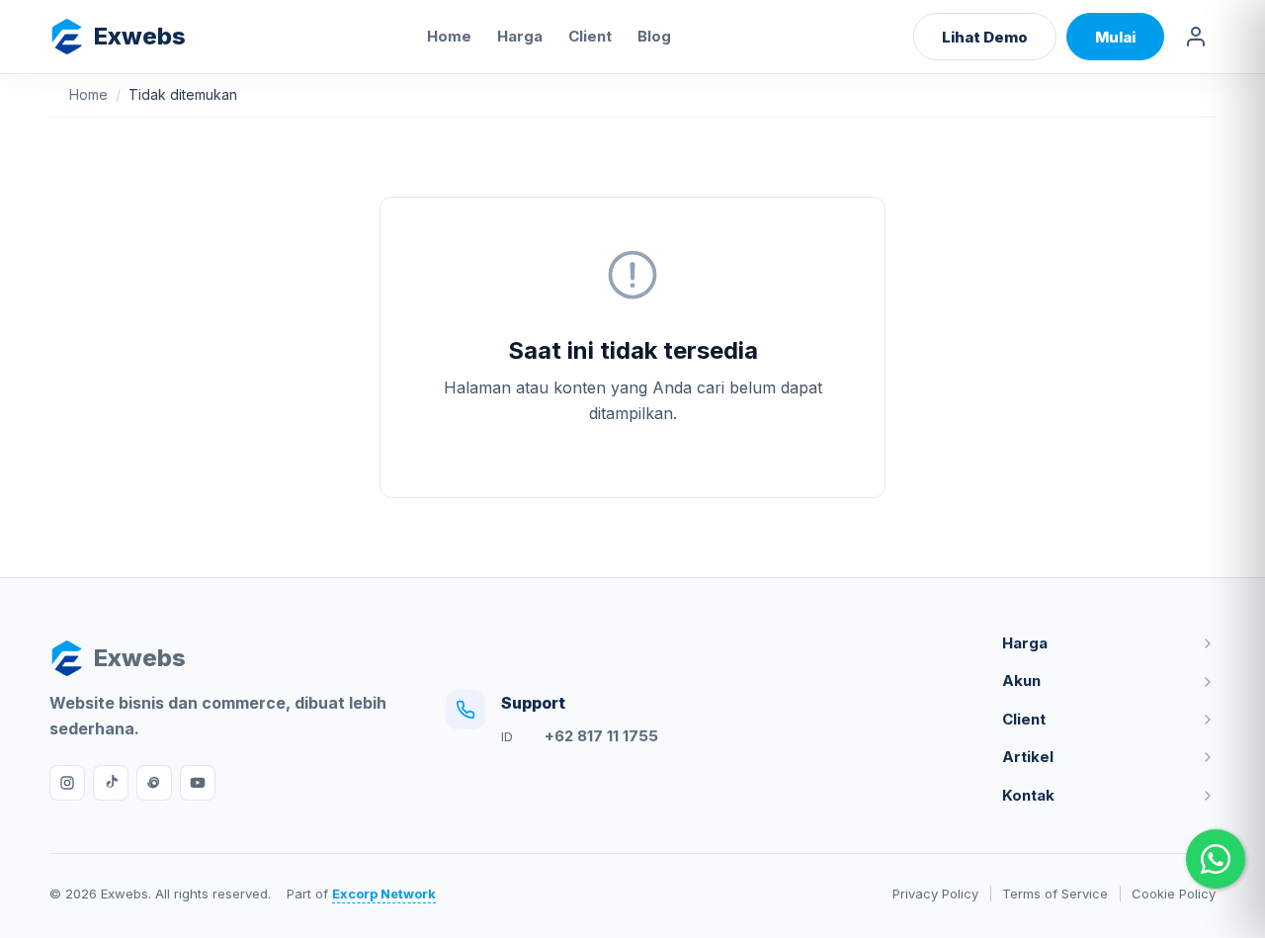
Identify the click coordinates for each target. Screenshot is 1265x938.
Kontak (1028, 795)
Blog (654, 36)
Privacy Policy (935, 893)
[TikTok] (110, 783)
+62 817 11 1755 (601, 735)
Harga (520, 36)
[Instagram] (67, 783)
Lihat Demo (985, 37)
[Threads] (154, 783)
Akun (1021, 680)
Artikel (1028, 756)
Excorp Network (384, 893)
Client (590, 36)
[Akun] (1196, 36)
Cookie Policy (1174, 893)
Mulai (1115, 37)
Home (449, 36)
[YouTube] (197, 783)
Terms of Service (1055, 893)
